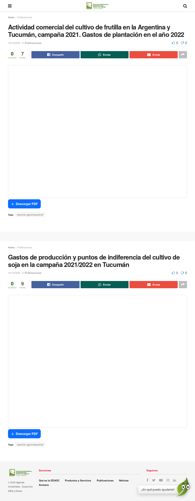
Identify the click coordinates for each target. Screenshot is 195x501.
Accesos (44, 485)
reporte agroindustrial (30, 214)
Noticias (124, 480)
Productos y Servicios (78, 480)
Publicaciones (24, 17)
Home (11, 17)
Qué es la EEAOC (49, 480)
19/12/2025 (14, 43)
